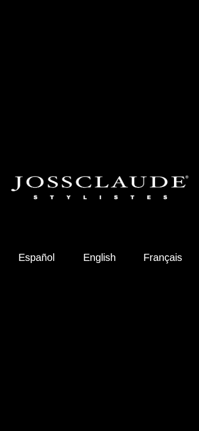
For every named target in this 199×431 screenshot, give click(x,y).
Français (162, 258)
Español (36, 258)
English (99, 258)
